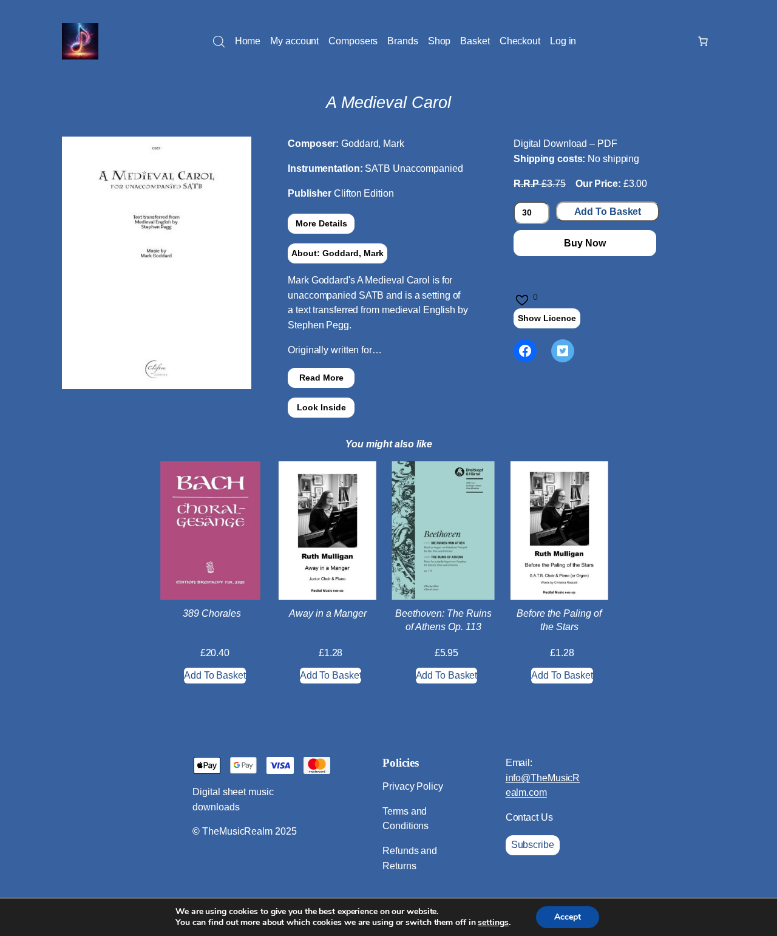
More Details (321, 223)
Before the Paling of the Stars (559, 620)
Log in (563, 41)
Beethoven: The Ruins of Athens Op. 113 (443, 620)
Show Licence (547, 318)
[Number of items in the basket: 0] (703, 41)
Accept (567, 917)
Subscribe (532, 844)
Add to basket (608, 211)
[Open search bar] (219, 42)
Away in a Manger (328, 613)
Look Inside (321, 407)
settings (493, 922)
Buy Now (584, 243)
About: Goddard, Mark (337, 253)
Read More (321, 377)
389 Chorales (212, 613)
